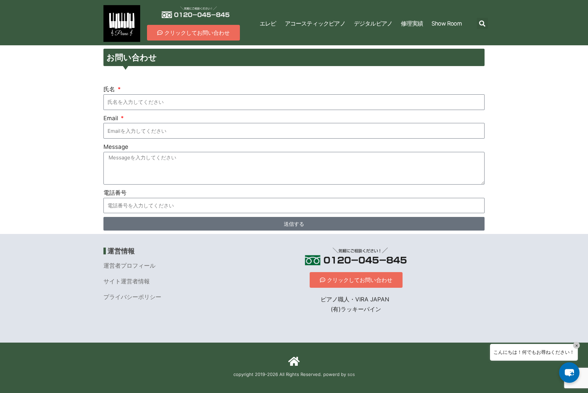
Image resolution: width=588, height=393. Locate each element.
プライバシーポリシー (132, 297)
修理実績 (412, 23)
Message (115, 146)
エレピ (268, 23)
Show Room (446, 23)
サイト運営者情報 (126, 281)
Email (111, 118)
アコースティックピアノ (315, 23)
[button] (482, 23)
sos (351, 374)
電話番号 (115, 192)
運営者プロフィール (129, 265)
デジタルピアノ (373, 23)
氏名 (110, 89)
